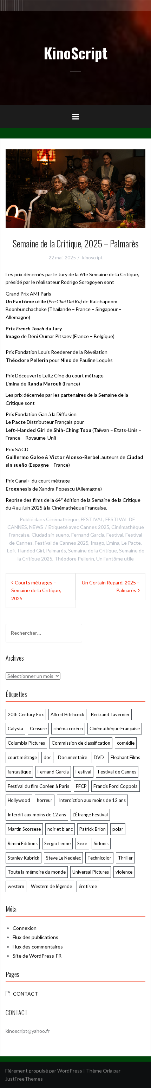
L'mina (112, 543)
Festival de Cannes (117, 772)
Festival (114, 535)
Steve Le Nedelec (63, 858)
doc (47, 757)
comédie (125, 743)
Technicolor (99, 858)
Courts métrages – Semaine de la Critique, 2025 (36, 590)
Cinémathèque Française (115, 728)
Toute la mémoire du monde (37, 872)
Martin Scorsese (24, 829)
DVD (99, 757)
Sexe (82, 843)
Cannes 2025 (94, 527)
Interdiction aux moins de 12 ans (92, 800)
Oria (107, 1071)
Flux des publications (35, 937)
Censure (38, 728)
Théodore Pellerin (74, 559)
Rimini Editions (23, 843)
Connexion (25, 928)
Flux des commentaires (38, 947)
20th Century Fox (26, 714)
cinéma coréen (68, 728)
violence (124, 872)
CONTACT (25, 994)
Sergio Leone (57, 843)
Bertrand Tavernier (110, 714)
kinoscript (92, 257)
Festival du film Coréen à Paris (38, 786)
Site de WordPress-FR (37, 956)
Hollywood (19, 800)
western (16, 886)
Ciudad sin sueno (50, 535)
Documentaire (72, 757)
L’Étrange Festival (90, 814)
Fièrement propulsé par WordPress (43, 1071)
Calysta (15, 728)
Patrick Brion (92, 829)
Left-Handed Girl (25, 550)
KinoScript (75, 53)
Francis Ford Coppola (115, 786)
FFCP (81, 786)
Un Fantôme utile (115, 559)
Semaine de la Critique (92, 550)
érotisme (88, 886)
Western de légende (51, 886)
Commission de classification (81, 743)
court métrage (22, 757)
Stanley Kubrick (23, 858)
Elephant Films (125, 757)
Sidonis (101, 843)
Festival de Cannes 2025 (61, 543)
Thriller (125, 858)
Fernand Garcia (87, 535)
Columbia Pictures (26, 743)
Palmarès (56, 550)
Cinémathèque (62, 519)
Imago (97, 543)
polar (117, 829)
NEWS (36, 527)
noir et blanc (60, 829)
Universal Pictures (90, 872)
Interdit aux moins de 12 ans (37, 814)
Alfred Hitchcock (67, 714)
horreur (44, 800)
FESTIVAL (92, 519)
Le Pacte (131, 543)
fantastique (19, 772)
